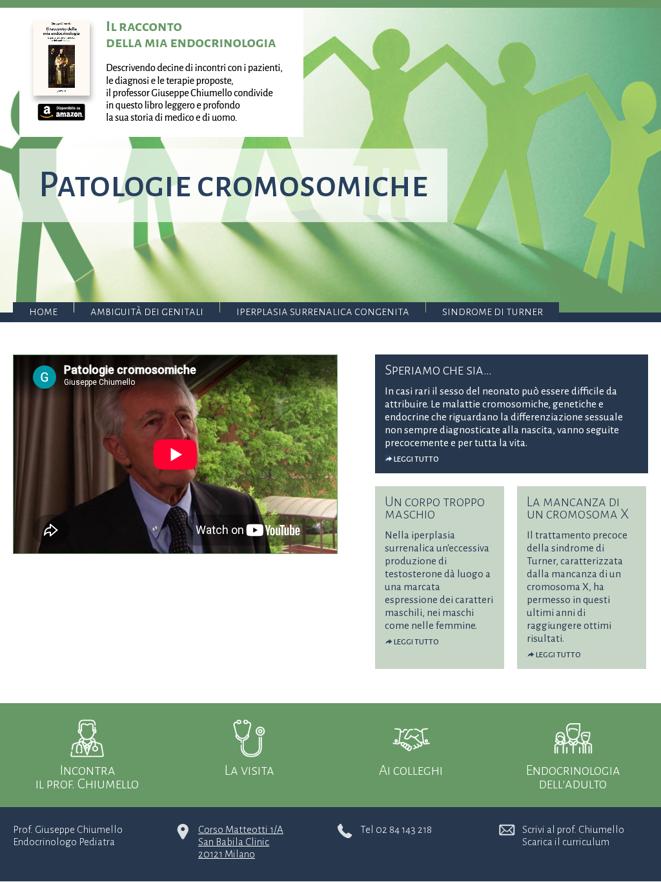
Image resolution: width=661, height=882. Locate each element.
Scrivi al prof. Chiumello (573, 829)
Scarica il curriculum (565, 841)
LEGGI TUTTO (416, 459)
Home (43, 311)
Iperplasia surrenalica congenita (322, 311)
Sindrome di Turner (492, 311)
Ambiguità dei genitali (146, 311)
